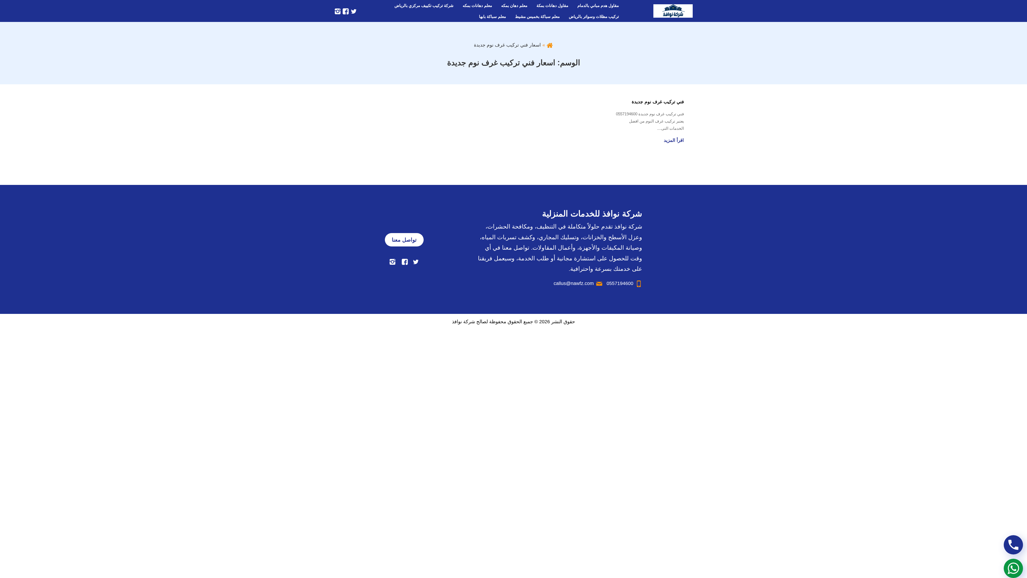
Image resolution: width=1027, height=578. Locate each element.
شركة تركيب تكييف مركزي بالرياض (424, 5)
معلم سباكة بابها (492, 16)
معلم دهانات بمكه (477, 5)
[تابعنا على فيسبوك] (345, 11)
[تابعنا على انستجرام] (337, 11)
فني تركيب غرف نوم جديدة (658, 101)
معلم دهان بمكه (514, 5)
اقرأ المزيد (674, 140)
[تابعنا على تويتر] (353, 11)
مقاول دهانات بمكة (552, 5)
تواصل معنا (404, 240)
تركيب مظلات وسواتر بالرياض (594, 16)
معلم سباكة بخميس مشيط (537, 16)
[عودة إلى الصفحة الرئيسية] (549, 45)
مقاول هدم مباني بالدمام (598, 5)
